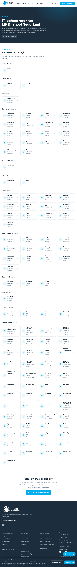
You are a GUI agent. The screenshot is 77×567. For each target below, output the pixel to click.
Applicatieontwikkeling (26, 554)
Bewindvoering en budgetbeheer (44, 547)
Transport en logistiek (45, 541)
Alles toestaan (70, 562)
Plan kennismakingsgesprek (67, 3)
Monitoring (31, 3)
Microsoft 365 (24, 533)
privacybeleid (22, 564)
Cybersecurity (24, 536)
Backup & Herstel (25, 538)
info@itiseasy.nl (64, 540)
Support (47, 3)
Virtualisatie (39, 3)
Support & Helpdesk (7, 547)
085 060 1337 (64, 537)
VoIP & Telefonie (25, 541)
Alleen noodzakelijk (57, 562)
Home (18, 3)
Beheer (24, 3)
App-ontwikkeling (25, 556)
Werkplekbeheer (6, 536)
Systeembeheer (6, 538)
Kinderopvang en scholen (46, 538)
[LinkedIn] (3, 525)
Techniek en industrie (45, 533)
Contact (54, 3)
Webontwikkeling (25, 551)
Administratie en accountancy (47, 544)
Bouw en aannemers (45, 536)
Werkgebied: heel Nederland (68, 542)
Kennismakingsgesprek (9, 520)
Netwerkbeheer (6, 541)
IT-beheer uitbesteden (7, 533)
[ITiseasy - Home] (7, 3)
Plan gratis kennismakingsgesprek (38, 492)
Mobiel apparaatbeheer (8, 549)
